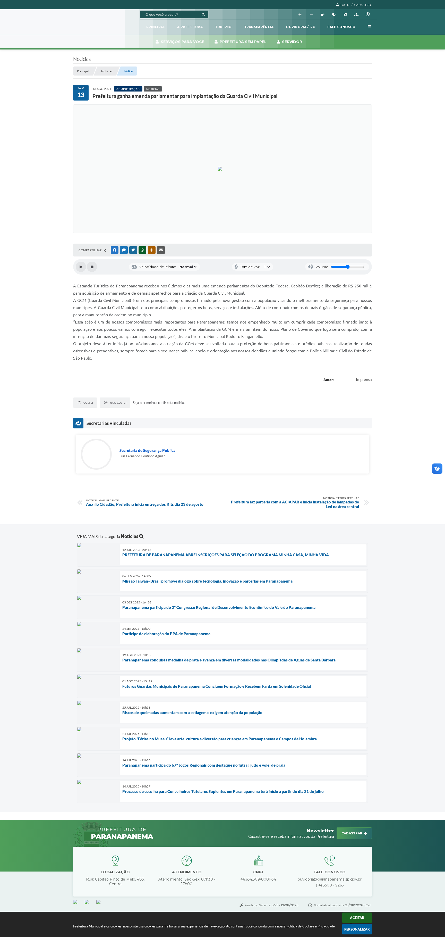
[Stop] (92, 267)
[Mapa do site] (356, 14)
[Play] (81, 267)
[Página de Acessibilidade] (368, 14)
